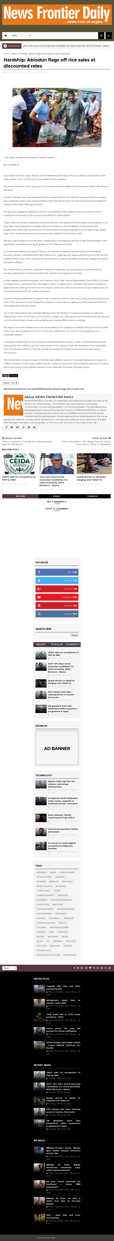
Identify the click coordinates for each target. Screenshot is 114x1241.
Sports (68, 946)
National (53, 937)
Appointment (44, 877)
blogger (20, 496)
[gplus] (82, 968)
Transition (70, 955)
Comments (73, 644)
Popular (57, 644)
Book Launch (44, 886)
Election (58, 904)
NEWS (40, 941)
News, (45, 72)
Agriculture (67, 872)
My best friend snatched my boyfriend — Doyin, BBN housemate (63, 1184)
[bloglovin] (90, 968)
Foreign (68, 918)
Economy (42, 900)
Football (54, 918)
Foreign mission (46, 923)
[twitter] (78, 968)
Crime (57, 891)
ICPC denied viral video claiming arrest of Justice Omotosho (61, 694)
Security (55, 946)
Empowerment (45, 909)
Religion (42, 946)
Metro (40, 937)
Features (60, 914)
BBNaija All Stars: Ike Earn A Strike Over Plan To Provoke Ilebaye (63, 1201)
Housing (41, 927)
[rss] (97, 968)
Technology (44, 950)
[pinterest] (86, 968)
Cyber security (45, 895)
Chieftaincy (43, 891)
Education (43, 904)
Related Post (10, 449)
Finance (41, 918)
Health (63, 923)
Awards (60, 877)
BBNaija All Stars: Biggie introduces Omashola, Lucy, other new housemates (63, 1167)
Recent (41, 644)
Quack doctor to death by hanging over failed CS (91, 478)
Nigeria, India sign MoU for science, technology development (61, 784)
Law (51, 932)
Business (42, 872)
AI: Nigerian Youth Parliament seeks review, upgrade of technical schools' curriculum (63, 801)
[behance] (102, 968)
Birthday (67, 881)
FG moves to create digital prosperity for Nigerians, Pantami (61, 846)
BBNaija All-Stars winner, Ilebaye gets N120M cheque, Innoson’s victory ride (63, 1150)
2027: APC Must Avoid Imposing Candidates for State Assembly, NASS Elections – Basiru (50, 46)
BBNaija (54, 881)
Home (6, 54)
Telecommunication (48, 955)
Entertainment (65, 909)
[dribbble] (94, 968)
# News (13, 375)
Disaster (63, 895)
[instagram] (105, 968)
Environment (44, 914)
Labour (41, 932)
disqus (56, 496)
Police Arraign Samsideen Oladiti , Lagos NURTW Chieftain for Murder (63, 1045)
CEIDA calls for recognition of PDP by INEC (18, 478)
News (108, 46)
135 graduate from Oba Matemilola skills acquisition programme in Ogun (62, 708)
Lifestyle (62, 932)
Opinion (58, 941)
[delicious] (109, 968)
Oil (48, 941)
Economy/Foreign (61, 900)
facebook (92, 496)
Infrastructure (59, 927)
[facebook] (74, 968)
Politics (70, 941)
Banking (41, 881)
